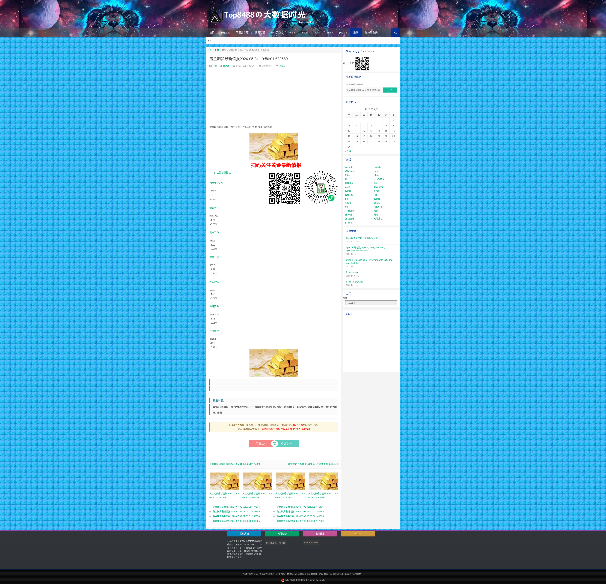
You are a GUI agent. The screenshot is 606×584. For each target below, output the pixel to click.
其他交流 (349, 210)
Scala (330, 32)
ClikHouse (350, 171)
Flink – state (352, 272)
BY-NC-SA (298, 425)
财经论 (348, 222)
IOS (375, 182)
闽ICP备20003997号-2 (295, 579)
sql (346, 206)
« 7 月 (348, 151)
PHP (376, 194)
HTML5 (349, 182)
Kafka (348, 190)
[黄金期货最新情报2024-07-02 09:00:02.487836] (224, 480)
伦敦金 (213, 207)
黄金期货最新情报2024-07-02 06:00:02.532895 (236, 520)
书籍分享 (378, 206)
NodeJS (349, 194)
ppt (346, 198)
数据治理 (260, 32)
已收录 (282, 65)
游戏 (376, 214)
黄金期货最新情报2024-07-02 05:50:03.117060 (300, 520)
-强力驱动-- (357, 573)
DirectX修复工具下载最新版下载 (362, 238)
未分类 (348, 214)
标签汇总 (291, 573)
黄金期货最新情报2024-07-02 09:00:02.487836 (236, 506)
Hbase (377, 175)
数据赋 (226, 65)
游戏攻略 (349, 218)
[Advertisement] (273, 93)
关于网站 (280, 573)
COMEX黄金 (216, 183)
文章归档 (302, 573)
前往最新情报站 (222, 172)
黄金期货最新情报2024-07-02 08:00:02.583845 (236, 511)
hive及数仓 (277, 32)
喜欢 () (263, 443)
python (343, 32)
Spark (305, 32)
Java (317, 32)
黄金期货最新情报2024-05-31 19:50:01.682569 (248, 58)
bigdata (225, 32)
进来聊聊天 (371, 32)
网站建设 (378, 218)
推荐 (355, 32)
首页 (211, 32)
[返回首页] (210, 49)
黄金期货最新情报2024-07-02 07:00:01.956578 (236, 516)
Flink (292, 32)
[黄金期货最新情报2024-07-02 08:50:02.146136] (257, 480)
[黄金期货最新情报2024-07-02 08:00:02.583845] (290, 480)
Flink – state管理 (354, 281)
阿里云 (282, 542)
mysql (377, 190)
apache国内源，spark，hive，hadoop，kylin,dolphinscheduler (366, 249)
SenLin (270, 573)
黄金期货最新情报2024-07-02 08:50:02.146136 (300, 506)
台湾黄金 (214, 330)
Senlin (322, 579)
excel (376, 171)
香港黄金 (214, 306)
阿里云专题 (242, 32)
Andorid (349, 167)
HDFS (348, 179)
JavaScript (379, 186)
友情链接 (312, 573)
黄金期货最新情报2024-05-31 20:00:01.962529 (312, 463)
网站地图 (323, 573)
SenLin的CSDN (311, 542)
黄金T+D (214, 232)
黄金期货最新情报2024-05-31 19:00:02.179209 (235, 463)
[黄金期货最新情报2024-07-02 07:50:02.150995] (323, 480)
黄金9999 (214, 281)
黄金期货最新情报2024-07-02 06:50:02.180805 (300, 516)
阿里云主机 (271, 542)
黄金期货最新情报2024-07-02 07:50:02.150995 (300, 511)
